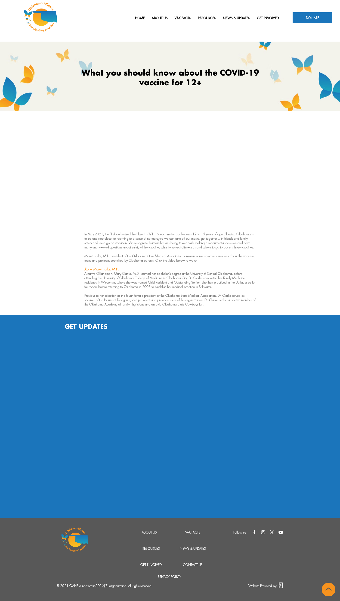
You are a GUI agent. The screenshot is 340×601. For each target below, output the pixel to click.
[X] (272, 532)
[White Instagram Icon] (263, 532)
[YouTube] (280, 532)
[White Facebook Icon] (254, 532)
